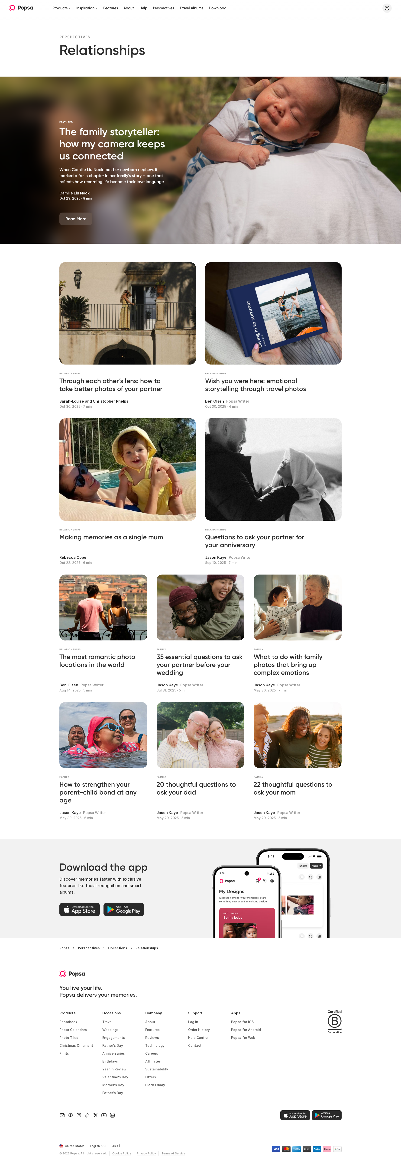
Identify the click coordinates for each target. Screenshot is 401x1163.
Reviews (152, 1038)
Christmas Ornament (76, 1045)
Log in (193, 1022)
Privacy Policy (146, 1153)
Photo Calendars (73, 1030)
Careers (151, 1053)
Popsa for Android (246, 1030)
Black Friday (155, 1085)
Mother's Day (113, 1085)
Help (143, 8)
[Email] (62, 1115)
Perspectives (163, 8)
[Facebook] (70, 1115)
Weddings (110, 1030)
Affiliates (153, 1061)
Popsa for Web (243, 1038)
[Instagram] (79, 1115)
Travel (107, 1022)
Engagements (113, 1038)
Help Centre (198, 1038)
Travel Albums (191, 8)
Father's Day (112, 1045)
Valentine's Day (115, 1077)
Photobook (68, 1022)
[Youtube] (104, 1115)
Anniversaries (113, 1053)
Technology (155, 1045)
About (128, 8)
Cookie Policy (121, 1153)
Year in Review (114, 1069)
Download (217, 8)
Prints (64, 1053)
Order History (199, 1030)
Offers (150, 1077)
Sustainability (156, 1069)
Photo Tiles (68, 1038)
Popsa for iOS (242, 1022)
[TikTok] (87, 1115)
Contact (194, 1045)
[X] (95, 1115)
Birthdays (110, 1061)
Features (110, 8)
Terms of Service (173, 1153)
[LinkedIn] (112, 1115)
